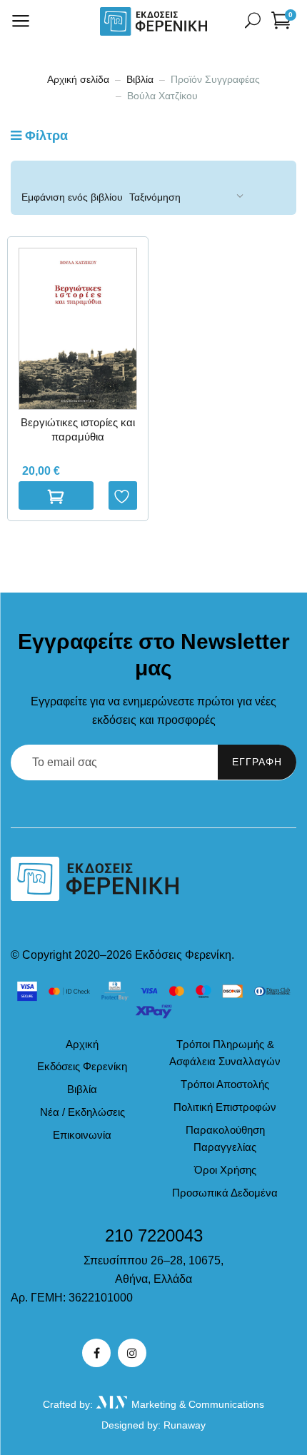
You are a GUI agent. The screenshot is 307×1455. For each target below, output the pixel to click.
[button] (283, 19)
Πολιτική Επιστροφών (224, 1107)
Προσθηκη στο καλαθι (56, 495)
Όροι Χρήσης (225, 1170)
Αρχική (82, 1044)
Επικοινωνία (82, 1135)
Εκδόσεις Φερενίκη (82, 1066)
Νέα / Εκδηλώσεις (82, 1112)
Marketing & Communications (196, 1404)
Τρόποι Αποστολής (225, 1084)
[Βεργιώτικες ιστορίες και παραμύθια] (78, 329)
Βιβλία (140, 79)
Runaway (184, 1425)
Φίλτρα (44, 136)
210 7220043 (154, 1235)
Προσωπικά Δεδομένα (225, 1193)
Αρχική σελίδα (78, 79)
